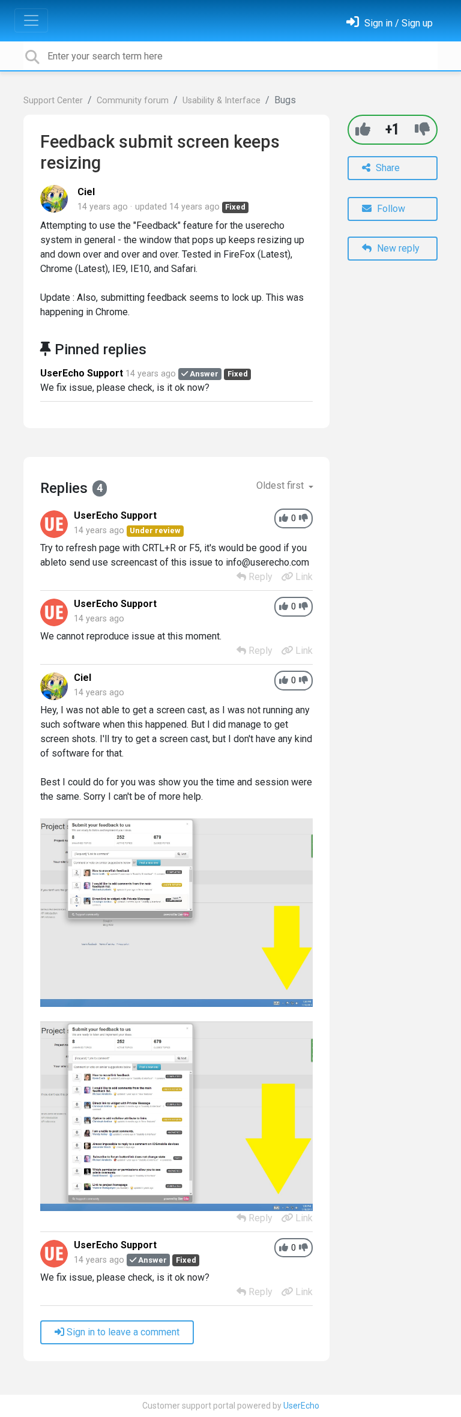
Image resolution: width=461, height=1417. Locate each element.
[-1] (422, 129)
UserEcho (301, 1405)
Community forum (133, 100)
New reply (397, 248)
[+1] (362, 129)
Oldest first (281, 485)
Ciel (86, 192)
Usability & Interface (221, 100)
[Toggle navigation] (31, 20)
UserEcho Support (81, 373)
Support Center (53, 100)
